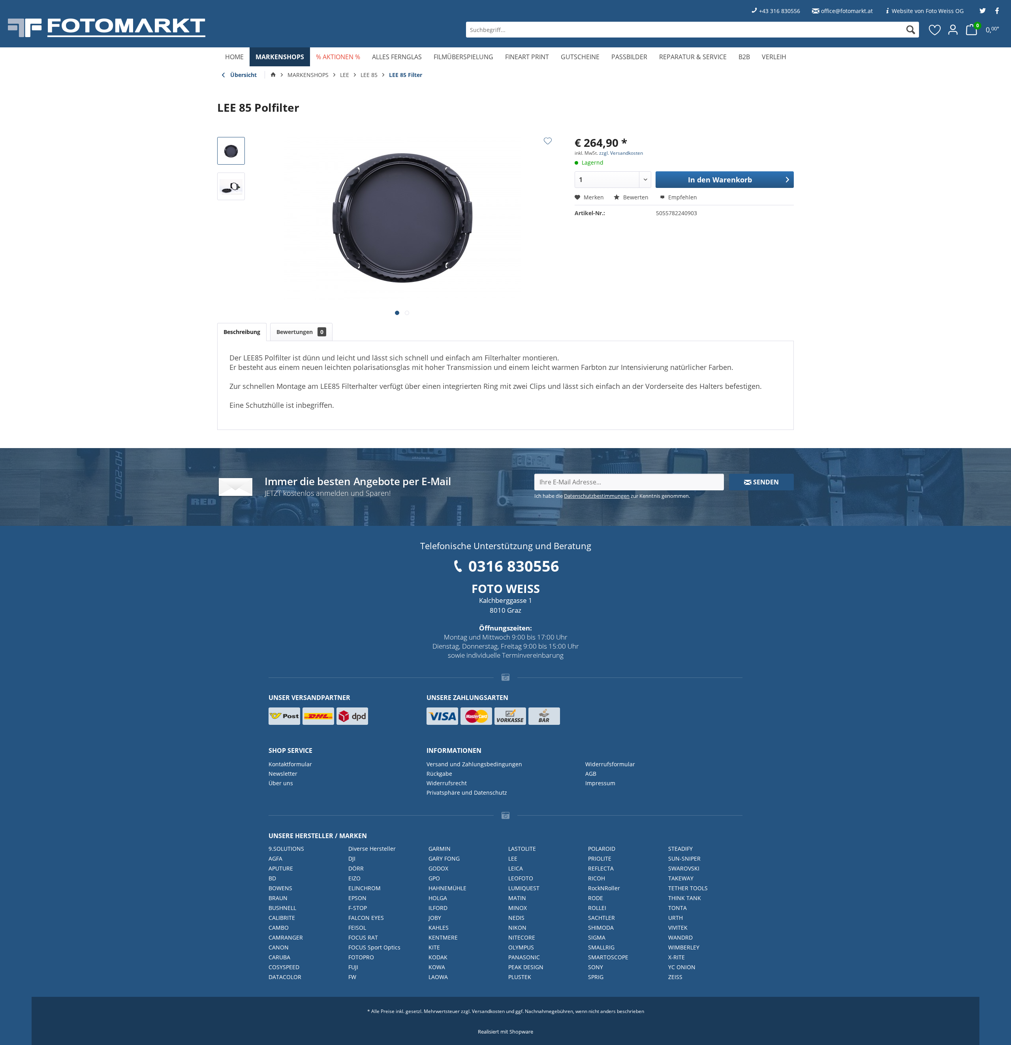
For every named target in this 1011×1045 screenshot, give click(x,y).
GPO (434, 878)
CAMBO (279, 927)
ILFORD (437, 908)
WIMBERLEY (683, 947)
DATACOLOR (285, 977)
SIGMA (596, 937)
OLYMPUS (521, 947)
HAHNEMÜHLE (447, 888)
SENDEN (765, 482)
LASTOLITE (522, 848)
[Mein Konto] (952, 30)
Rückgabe (439, 773)
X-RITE (676, 957)
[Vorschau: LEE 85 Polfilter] (231, 151)
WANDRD (680, 937)
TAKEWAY (680, 878)
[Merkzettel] (935, 30)
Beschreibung (242, 332)
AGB (590, 773)
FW (352, 977)
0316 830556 (513, 565)
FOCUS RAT (363, 937)
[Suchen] (910, 30)
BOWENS (280, 888)
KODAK (437, 957)
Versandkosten (488, 1011)
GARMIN (439, 848)
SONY (595, 967)
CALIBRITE (282, 917)
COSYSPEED (284, 967)
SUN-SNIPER (684, 858)
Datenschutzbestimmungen (597, 495)
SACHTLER (601, 917)
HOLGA (437, 898)
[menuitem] (692, 30)
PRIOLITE (599, 858)
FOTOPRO (361, 957)
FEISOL (357, 927)
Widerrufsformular (610, 764)
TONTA (677, 908)
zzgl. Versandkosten (621, 153)
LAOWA (438, 977)
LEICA (515, 868)
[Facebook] (997, 11)
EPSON (357, 898)
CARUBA (279, 957)
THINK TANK (684, 898)
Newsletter (283, 773)
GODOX (438, 868)
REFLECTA (601, 868)
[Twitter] (982, 11)
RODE (595, 898)
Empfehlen (682, 197)
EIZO (354, 878)
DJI (351, 858)
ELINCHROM (364, 888)
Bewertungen (299, 332)
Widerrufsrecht (447, 783)
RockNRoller (604, 888)
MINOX (517, 908)
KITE (434, 947)
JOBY (434, 917)
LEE (512, 858)
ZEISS (675, 977)
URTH (675, 917)
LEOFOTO (520, 878)
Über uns (281, 783)
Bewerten (636, 197)
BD (272, 878)
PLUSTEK (519, 977)
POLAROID (601, 848)
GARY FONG (444, 858)
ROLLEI (597, 908)
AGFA (275, 858)
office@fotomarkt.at (847, 11)
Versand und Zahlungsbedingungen (474, 764)
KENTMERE (443, 937)
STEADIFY (680, 848)
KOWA (436, 967)
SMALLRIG (601, 947)
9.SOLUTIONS (286, 848)
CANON (279, 947)
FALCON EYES (366, 917)
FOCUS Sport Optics (374, 947)
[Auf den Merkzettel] (548, 141)
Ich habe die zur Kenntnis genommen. (612, 495)
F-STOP (357, 908)
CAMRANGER (286, 937)
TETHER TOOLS (688, 888)
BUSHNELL (282, 908)
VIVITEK (678, 927)
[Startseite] (273, 75)
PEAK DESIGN (525, 967)
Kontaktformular (290, 764)
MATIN (517, 898)
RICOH (596, 878)
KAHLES (438, 927)
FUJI (353, 967)
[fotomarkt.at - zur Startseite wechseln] (182, 28)
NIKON (517, 927)
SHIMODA (601, 927)
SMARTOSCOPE (608, 957)
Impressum (600, 783)
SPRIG (595, 977)
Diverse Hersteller (372, 848)
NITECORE (521, 937)
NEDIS (516, 917)
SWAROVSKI (683, 868)
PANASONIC (524, 957)
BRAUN (278, 898)
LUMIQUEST (523, 888)
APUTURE (281, 868)
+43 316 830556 (779, 11)
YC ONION (681, 967)
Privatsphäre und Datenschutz (467, 792)
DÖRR (356, 868)
